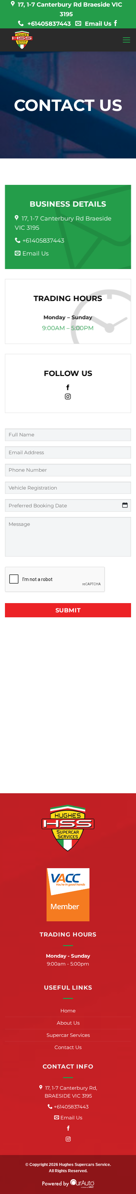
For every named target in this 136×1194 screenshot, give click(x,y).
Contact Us (68, 1047)
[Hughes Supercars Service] (22, 39)
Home (68, 1010)
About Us (68, 1023)
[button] (126, 40)
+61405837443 (48, 23)
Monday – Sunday (68, 317)
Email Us (97, 23)
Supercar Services (68, 1035)
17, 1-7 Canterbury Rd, (71, 1092)
